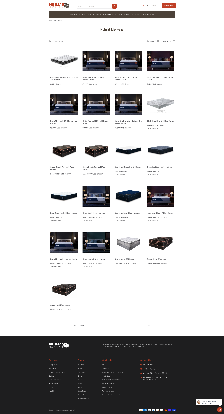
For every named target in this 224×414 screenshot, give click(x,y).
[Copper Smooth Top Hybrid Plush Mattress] (64, 150)
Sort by (51, 41)
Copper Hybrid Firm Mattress (60, 305)
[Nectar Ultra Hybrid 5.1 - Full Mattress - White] (96, 104)
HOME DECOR (136, 14)
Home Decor (53, 383)
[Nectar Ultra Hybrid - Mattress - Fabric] (64, 242)
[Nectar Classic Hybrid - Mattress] (96, 196)
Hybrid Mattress (58, 20)
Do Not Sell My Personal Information (114, 395)
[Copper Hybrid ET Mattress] (160, 242)
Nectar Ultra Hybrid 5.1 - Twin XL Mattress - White (126, 78)
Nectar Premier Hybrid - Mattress (94, 259)
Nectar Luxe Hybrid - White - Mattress (160, 213)
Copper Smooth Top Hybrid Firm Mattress (94, 168)
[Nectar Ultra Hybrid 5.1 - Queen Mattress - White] (96, 61)
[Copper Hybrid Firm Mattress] (64, 289)
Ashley (80, 368)
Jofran (80, 383)
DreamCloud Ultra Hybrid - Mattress (127, 213)
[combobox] (97, 6)
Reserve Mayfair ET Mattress (124, 259)
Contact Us (168, 5)
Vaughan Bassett (83, 398)
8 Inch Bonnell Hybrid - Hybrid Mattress (160, 121)
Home (50, 20)
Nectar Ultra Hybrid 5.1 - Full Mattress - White (96, 122)
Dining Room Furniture (57, 372)
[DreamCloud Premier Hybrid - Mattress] (64, 196)
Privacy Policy (107, 387)
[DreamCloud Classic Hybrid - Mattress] (128, 150)
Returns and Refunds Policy (111, 380)
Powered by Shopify (69, 410)
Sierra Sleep (82, 391)
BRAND (76, 14)
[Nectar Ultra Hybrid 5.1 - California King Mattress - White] (128, 104)
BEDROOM (117, 14)
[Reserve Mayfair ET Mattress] (128, 242)
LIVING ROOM (85, 14)
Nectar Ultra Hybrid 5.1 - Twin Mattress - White (160, 78)
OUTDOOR (126, 14)
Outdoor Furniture (55, 380)
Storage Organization (56, 395)
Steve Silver (82, 395)
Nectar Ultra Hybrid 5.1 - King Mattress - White (63, 122)
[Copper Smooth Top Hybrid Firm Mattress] (96, 150)
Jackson (80, 380)
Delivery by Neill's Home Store (112, 372)
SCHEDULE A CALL (148, 14)
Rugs (51, 387)
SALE (71, 14)
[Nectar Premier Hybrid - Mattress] (96, 242)
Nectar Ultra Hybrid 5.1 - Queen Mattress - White (93, 78)
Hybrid (51, 391)
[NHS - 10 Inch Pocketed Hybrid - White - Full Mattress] (64, 61)
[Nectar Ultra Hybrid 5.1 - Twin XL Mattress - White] (128, 61)
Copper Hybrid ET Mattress (156, 259)
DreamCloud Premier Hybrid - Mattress (63, 213)
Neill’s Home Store (59, 410)
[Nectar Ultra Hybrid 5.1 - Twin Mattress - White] (160, 61)
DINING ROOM (106, 14)
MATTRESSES (95, 14)
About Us (105, 368)
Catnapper (81, 372)
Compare (150, 41)
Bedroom (52, 376)
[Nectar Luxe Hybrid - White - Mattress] (160, 196)
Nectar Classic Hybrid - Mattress (94, 213)
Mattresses (52, 368)
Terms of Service (108, 391)
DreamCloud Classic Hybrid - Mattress (128, 167)
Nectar (80, 387)
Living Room (53, 365)
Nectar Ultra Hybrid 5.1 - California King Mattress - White (128, 122)
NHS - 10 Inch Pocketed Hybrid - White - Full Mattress (64, 78)
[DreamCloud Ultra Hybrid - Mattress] (128, 196)
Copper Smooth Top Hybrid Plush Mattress (62, 168)
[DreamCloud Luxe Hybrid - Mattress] (160, 150)
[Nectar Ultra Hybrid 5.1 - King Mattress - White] (64, 104)
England (80, 376)
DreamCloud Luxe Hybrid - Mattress (159, 167)
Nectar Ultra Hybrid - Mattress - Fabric (63, 259)
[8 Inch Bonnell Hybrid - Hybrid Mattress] (160, 104)
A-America (81, 365)
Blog (104, 365)
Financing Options (108, 383)
